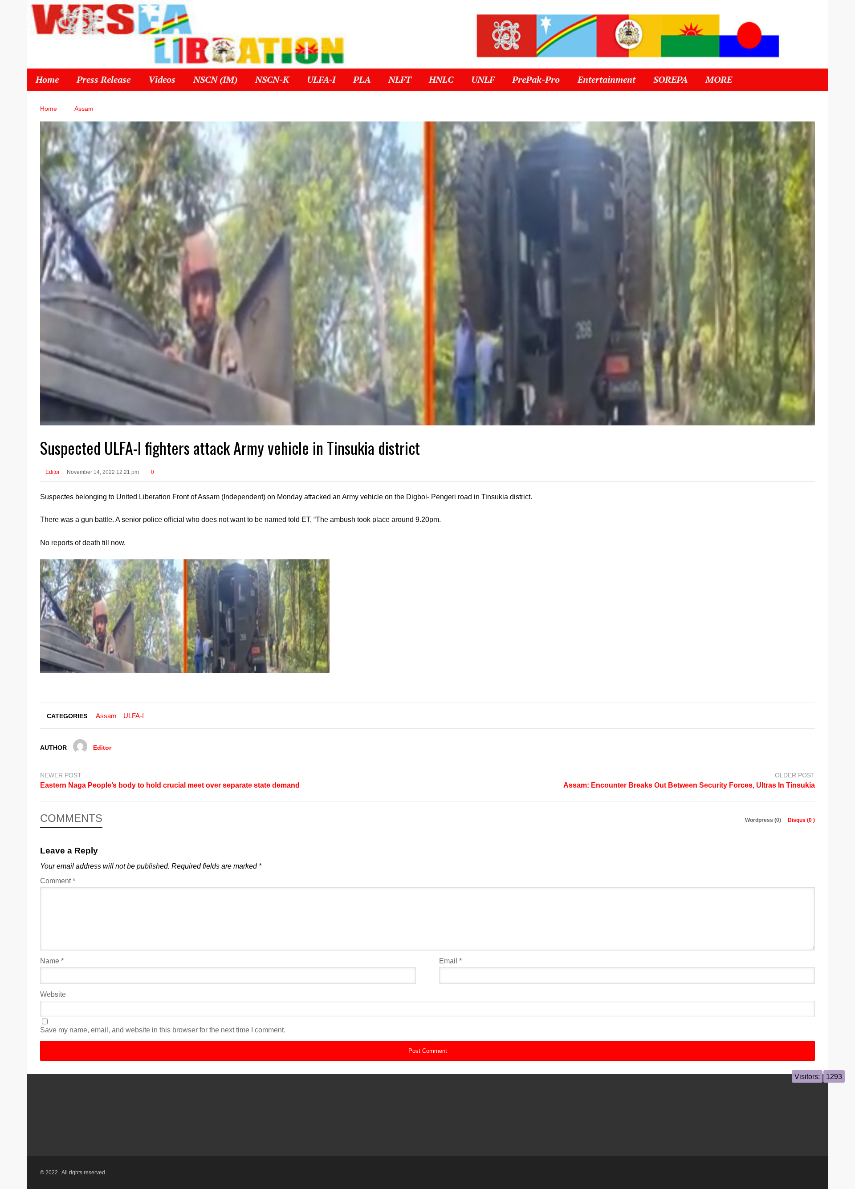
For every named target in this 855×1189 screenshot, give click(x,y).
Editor (52, 472)
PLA (361, 79)
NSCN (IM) (215, 79)
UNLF (482, 79)
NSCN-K (272, 79)
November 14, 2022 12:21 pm (103, 472)
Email (450, 961)
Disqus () (801, 820)
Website (53, 994)
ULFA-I (321, 79)
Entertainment (606, 79)
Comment (57, 881)
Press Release (103, 79)
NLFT (399, 79)
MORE (719, 79)
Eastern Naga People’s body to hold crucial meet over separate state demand (170, 785)
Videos (161, 79)
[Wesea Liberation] (187, 38)
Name (52, 961)
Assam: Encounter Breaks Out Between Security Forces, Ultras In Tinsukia (689, 785)
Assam (106, 716)
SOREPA (670, 79)
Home (47, 79)
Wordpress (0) (763, 820)
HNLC (441, 79)
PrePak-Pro (536, 79)
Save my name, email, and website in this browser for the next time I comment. (162, 1030)
